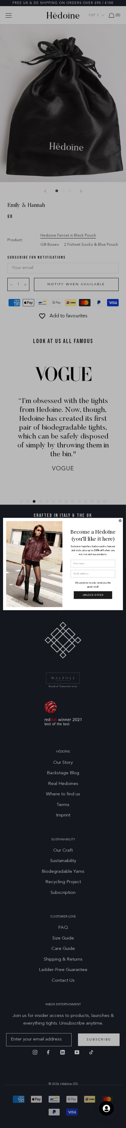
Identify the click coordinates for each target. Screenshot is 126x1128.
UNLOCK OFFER (93, 595)
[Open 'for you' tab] (106, 1108)
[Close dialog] (120, 520)
